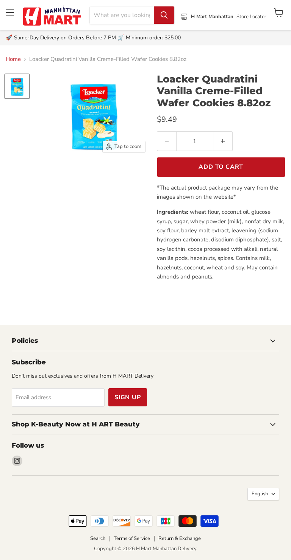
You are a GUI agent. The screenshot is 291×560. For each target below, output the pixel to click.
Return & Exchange (179, 538)
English (260, 493)
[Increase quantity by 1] (223, 141)
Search (97, 538)
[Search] (164, 15)
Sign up (127, 397)
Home (13, 59)
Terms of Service (132, 538)
